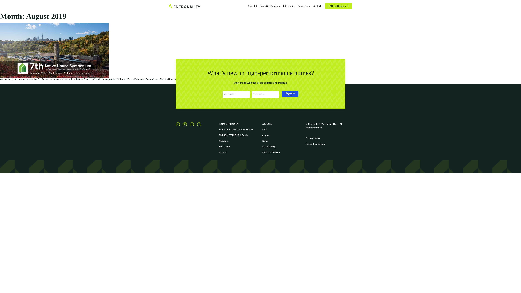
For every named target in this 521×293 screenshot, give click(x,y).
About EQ (252, 6)
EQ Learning (289, 6)
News (265, 141)
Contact (317, 6)
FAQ (264, 129)
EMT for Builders (271, 152)
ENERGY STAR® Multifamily (233, 135)
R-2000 (223, 152)
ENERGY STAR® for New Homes (236, 129)
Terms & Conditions (315, 144)
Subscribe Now (290, 94)
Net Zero (223, 141)
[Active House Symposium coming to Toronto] (260, 50)
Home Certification (269, 6)
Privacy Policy (312, 138)
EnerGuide (224, 146)
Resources (303, 6)
